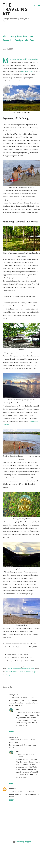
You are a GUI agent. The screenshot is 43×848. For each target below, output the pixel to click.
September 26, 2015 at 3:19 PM (22, 791)
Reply (11, 731)
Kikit (17, 710)
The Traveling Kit (15, 9)
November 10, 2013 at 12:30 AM (23, 739)
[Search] (33, 4)
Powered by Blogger (23, 842)
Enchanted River (27, 71)
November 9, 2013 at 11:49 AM (22, 697)
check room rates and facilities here (21, 669)
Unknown (12, 789)
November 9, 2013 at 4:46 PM (29, 712)
